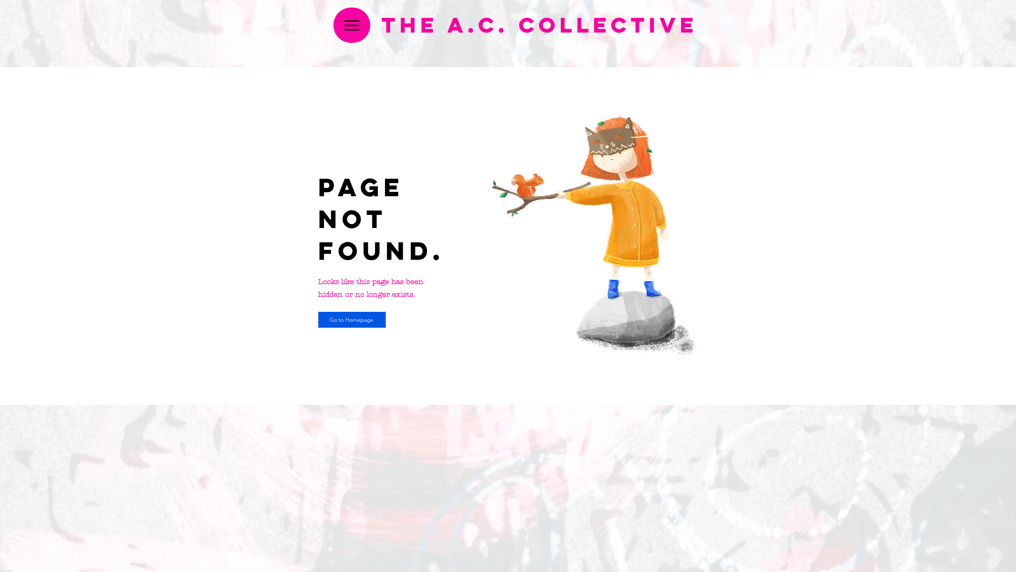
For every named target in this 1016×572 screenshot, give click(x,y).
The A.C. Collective (539, 25)
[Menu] (351, 25)
